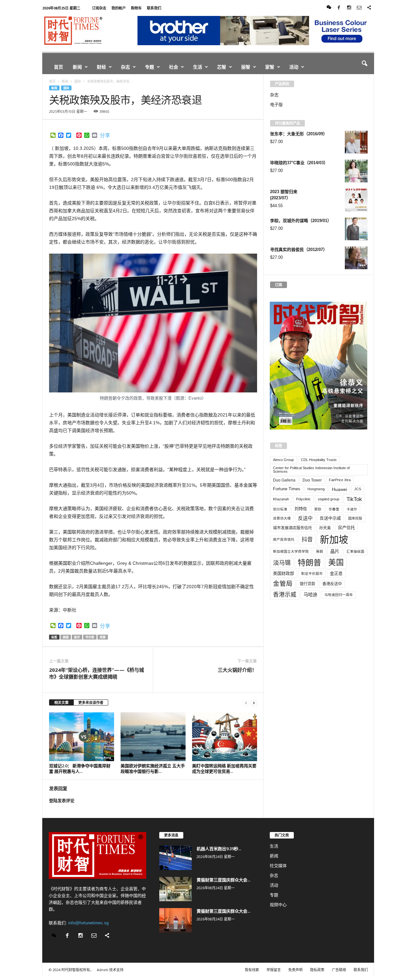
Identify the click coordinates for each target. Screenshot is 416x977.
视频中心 (278, 904)
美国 (66, 637)
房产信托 (346, 527)
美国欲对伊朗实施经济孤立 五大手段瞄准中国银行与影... (153, 768)
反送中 (305, 518)
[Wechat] (329, 8)
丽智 (245, 67)
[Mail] (359, 8)
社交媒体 (278, 865)
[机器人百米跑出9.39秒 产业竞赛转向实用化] (175, 858)
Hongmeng (316, 489)
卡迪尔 (351, 509)
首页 (58, 67)
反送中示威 (330, 518)
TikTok (354, 499)
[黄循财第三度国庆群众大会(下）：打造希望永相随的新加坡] (175, 889)
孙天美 (325, 528)
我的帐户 (118, 8)
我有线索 (252, 969)
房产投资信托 (283, 539)
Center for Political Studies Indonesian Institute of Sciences (311, 469)
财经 (101, 67)
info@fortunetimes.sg (88, 922)
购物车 (136, 8)
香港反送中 (332, 584)
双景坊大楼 (282, 518)
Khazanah (281, 499)
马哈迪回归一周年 (338, 595)
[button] (364, 64)
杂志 (125, 67)
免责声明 (295, 969)
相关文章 (61, 702)
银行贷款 (307, 584)
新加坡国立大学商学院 (291, 551)
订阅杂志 (99, 8)
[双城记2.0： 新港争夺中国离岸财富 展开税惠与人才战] (81, 736)
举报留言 (273, 969)
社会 (173, 67)
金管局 (282, 583)
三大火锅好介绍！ (237, 670)
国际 (66, 88)
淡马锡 (282, 562)
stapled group (328, 499)
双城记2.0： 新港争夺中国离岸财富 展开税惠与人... (79, 768)
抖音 (307, 539)
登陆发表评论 (61, 800)
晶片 (334, 551)
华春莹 (334, 509)
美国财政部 (283, 573)
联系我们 (154, 8)
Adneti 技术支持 (110, 969)
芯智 (221, 67)
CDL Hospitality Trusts (319, 460)
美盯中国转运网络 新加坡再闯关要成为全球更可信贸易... (224, 768)
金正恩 (336, 573)
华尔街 (89, 637)
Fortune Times (286, 488)
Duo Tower (312, 480)
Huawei (339, 489)
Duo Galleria (284, 480)
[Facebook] (339, 8)
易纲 (319, 551)
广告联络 (339, 969)
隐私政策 (317, 969)
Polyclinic (303, 499)
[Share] (369, 8)
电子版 (276, 104)
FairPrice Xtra (340, 480)
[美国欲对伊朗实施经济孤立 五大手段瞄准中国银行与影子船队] (153, 736)
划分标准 (280, 509)
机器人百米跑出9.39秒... (219, 849)
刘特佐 (300, 508)
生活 (197, 67)
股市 (77, 637)
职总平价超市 (312, 573)
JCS (357, 489)
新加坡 (334, 539)
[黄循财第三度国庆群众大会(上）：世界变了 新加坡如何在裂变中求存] (175, 920)
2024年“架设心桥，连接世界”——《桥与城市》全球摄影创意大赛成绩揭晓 (96, 673)
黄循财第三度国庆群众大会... (223, 880)
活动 (293, 67)
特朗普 (309, 562)
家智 (269, 67)
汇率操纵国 (355, 551)
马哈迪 (310, 594)
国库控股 (355, 518)
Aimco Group (283, 460)
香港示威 (284, 594)
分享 (105, 135)
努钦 (317, 509)
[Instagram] (349, 8)
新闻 (77, 67)
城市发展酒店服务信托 (292, 528)
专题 (149, 67)
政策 (103, 637)
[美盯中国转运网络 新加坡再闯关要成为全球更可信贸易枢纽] (224, 736)
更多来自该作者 (90, 702)
